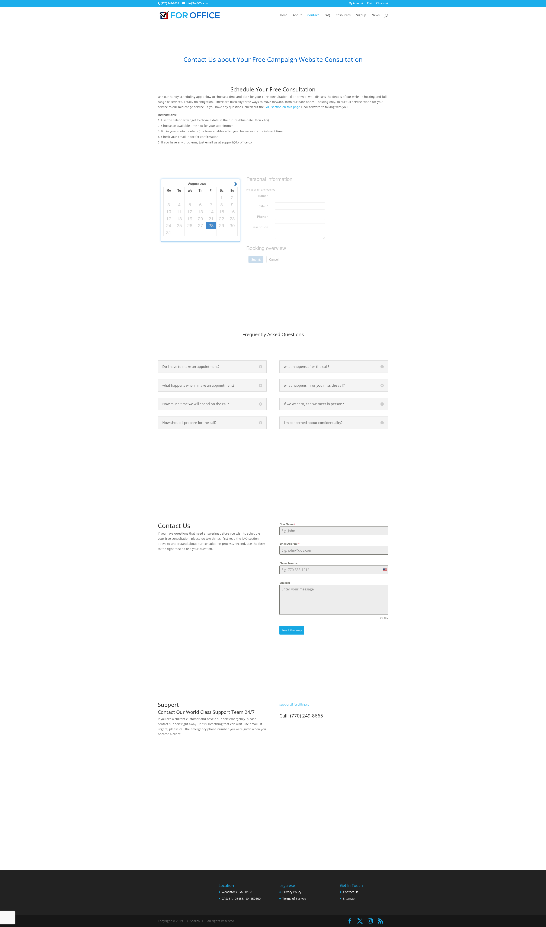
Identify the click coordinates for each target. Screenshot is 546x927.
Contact (313, 15)
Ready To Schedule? (273, 456)
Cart (369, 3)
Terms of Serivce (294, 899)
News (376, 15)
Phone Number (289, 563)
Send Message (292, 630)
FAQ (327, 15)
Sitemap (349, 899)
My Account (356, 3)
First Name (287, 524)
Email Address (289, 543)
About (297, 15)
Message (284, 582)
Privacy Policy (291, 892)
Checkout (382, 3)
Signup (361, 15)
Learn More (273, 831)
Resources (343, 15)
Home (283, 15)
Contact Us (350, 892)
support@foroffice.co (294, 704)
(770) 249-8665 (170, 3)
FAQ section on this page (282, 107)
